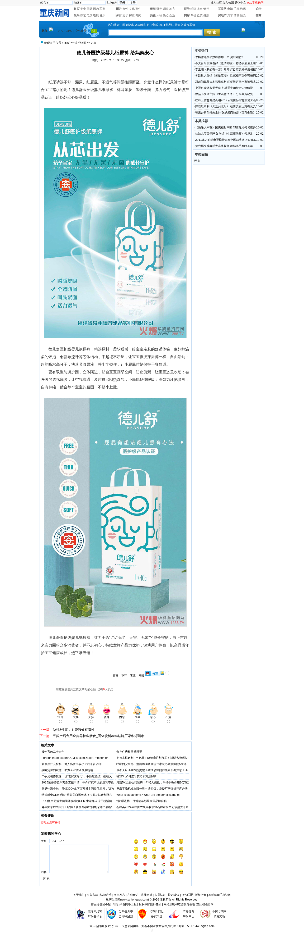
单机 (193, 15)
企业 (172, 15)
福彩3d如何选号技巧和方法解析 (136, 776)
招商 (258, 15)
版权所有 (200, 895)
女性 (125, 8)
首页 (77, 8)
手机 (236, 8)
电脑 (230, 8)
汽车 (230, 15)
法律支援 (146, 895)
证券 (187, 8)
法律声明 (106, 895)
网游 (187, 15)
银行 (206, 8)
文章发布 (119, 895)
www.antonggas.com (134, 899)
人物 (159, 15)
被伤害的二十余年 (53, 751)
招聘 (236, 15)
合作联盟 (187, 895)
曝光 (159, 8)
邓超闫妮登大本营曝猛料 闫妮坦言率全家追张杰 (225, 81)
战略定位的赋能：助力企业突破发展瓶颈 (67, 770)
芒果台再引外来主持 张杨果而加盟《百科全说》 (225, 112)
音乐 (102, 15)
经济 (193, 8)
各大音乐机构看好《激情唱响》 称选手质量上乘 (225, 63)
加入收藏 (228, 2)
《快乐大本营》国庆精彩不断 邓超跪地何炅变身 (225, 127)
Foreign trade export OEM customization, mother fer (75, 758)
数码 (243, 8)
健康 (206, 15)
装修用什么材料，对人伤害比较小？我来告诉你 (71, 764)
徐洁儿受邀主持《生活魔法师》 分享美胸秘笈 (224, 94)
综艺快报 (80, 43)
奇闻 (138, 15)
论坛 (258, 8)
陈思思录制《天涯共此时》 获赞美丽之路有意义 (225, 106)
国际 (89, 8)
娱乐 (77, 15)
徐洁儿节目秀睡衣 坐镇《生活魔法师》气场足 (224, 133)
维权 (153, 8)
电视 (96, 15)
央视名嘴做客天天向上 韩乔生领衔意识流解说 (224, 88)
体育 (119, 15)
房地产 (222, 15)
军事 (102, 8)
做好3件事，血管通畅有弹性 (74, 730)
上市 (200, 8)
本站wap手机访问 (220, 895)
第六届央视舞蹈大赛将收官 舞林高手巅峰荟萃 (224, 146)
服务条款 (92, 895)
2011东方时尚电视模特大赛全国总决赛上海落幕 (225, 139)
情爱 (243, 15)
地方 (172, 8)
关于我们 (79, 895)
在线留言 (133, 895)
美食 (83, 8)
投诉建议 (173, 895)
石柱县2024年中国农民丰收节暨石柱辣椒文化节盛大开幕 (152, 807)
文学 (125, 15)
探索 (132, 15)
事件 (138, 8)
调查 (166, 8)
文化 (132, 8)
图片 (119, 8)
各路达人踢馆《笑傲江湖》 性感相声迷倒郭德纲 (225, 75)
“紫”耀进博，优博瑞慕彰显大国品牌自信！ (143, 801)
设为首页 (216, 2)
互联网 (222, 8)
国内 (96, 8)
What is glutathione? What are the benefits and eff (148, 794)
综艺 (83, 15)
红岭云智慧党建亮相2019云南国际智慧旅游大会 (225, 100)
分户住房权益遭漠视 (129, 751)
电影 (89, 15)
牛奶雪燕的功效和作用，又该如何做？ (219, 57)
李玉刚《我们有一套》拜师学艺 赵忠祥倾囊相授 (225, 69)
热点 (166, 15)
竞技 (200, 15)
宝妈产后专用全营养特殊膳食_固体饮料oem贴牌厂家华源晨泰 (98, 736)
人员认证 (160, 895)
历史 (153, 15)
